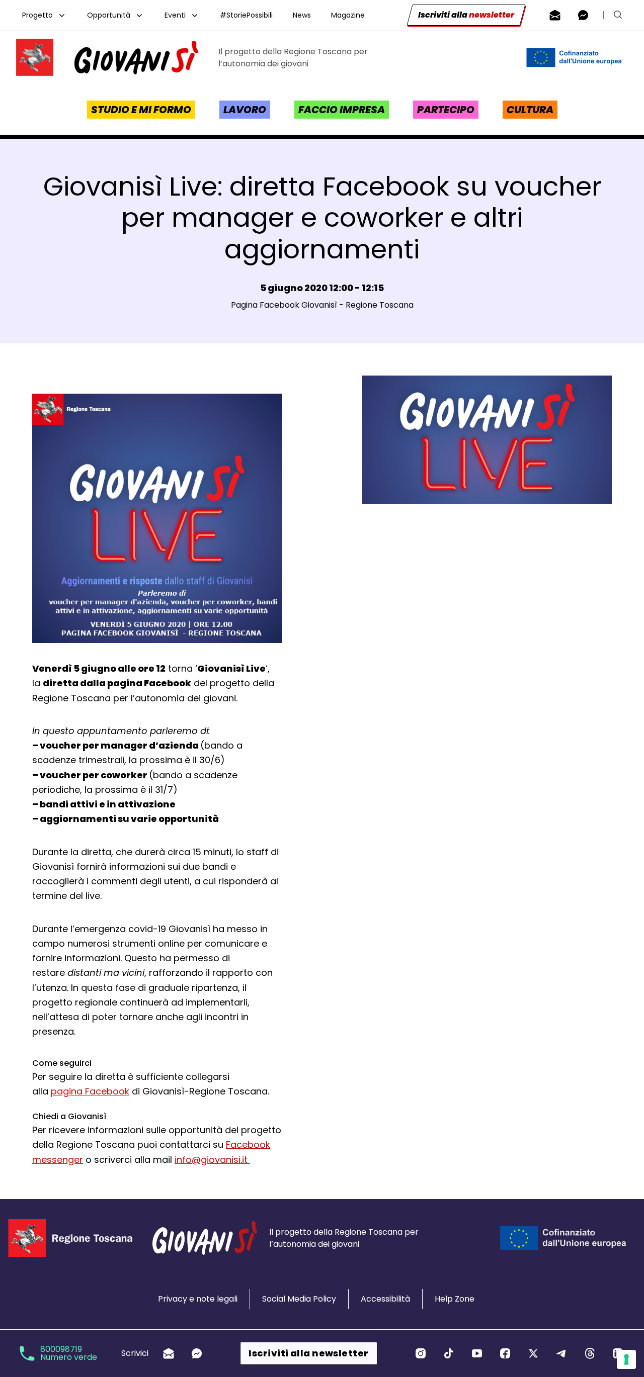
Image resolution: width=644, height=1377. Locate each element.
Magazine (348, 15)
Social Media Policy (299, 1299)
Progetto (37, 15)
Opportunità (108, 15)
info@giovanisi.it (212, 1159)
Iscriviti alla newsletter (308, 1353)
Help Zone (454, 1299)
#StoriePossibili (246, 15)
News (302, 15)
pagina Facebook (90, 1091)
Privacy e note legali (197, 1299)
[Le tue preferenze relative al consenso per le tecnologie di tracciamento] (626, 1359)
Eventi (175, 15)
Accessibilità (385, 1299)
